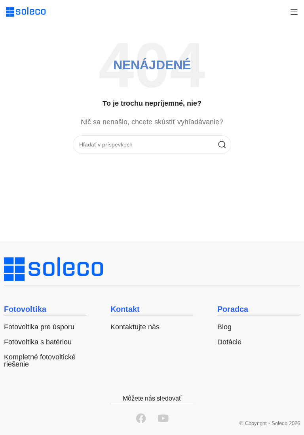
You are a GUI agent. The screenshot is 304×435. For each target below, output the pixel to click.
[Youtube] (163, 418)
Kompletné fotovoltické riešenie (40, 360)
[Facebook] (141, 418)
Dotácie (229, 342)
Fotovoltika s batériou (38, 342)
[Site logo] (26, 11)
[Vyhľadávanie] (222, 144)
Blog (224, 327)
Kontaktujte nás (135, 327)
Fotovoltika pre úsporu (39, 327)
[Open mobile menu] (294, 12)
